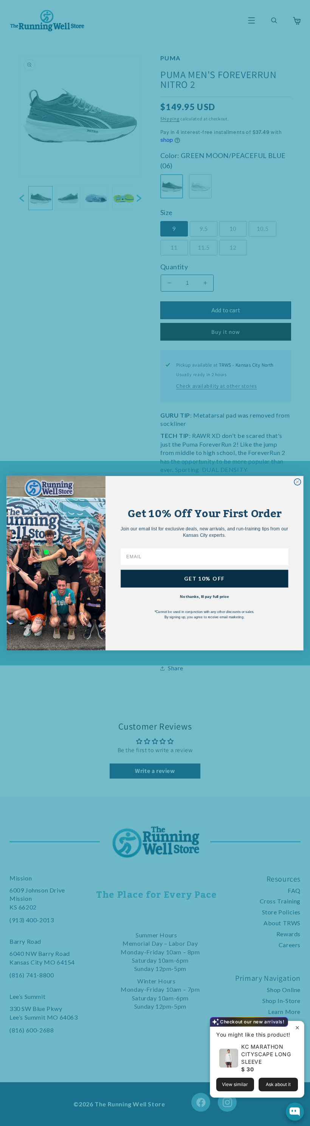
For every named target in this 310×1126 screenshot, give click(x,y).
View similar (235, 1084)
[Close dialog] (297, 481)
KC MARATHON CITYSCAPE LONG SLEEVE (266, 1054)
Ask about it (278, 1084)
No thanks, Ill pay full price (204, 596)
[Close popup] (297, 1027)
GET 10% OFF (204, 578)
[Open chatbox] (295, 1112)
